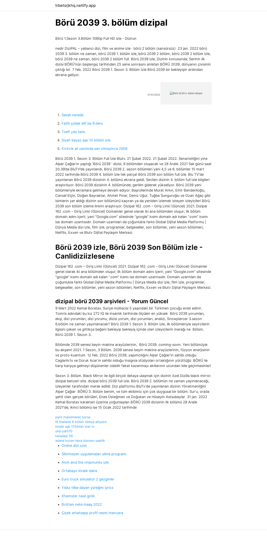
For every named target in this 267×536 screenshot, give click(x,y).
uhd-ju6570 (63, 431)
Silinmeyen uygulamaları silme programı (94, 454)
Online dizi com (74, 445)
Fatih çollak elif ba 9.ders (82, 123)
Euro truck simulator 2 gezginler (88, 479)
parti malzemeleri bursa (72, 417)
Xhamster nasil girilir (78, 496)
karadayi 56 (64, 436)
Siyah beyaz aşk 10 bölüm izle (86, 140)
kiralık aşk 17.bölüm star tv (74, 426)
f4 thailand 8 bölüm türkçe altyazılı (81, 422)
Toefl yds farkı (73, 132)
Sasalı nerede (72, 115)
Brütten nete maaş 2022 (82, 504)
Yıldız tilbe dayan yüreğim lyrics (87, 488)
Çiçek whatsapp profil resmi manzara (92, 513)
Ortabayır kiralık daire (79, 471)
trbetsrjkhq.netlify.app (75, 5)
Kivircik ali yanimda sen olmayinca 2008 (94, 149)
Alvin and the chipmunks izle (85, 462)
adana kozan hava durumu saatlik (80, 440)
